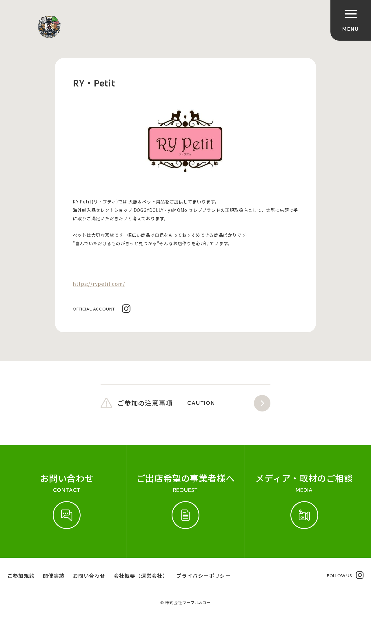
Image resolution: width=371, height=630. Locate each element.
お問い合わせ (89, 575)
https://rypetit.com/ (99, 283)
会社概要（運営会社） (141, 575)
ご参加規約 (21, 575)
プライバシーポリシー (203, 575)
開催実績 (54, 575)
